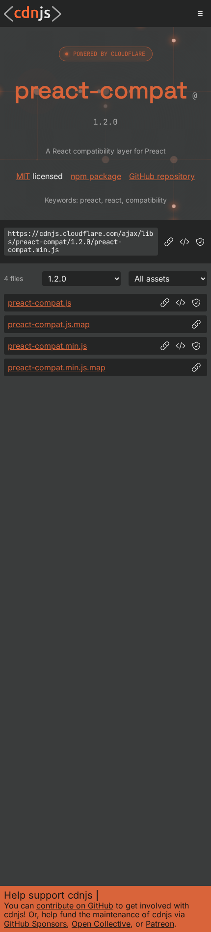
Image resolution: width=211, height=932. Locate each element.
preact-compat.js (39, 302)
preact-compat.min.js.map (57, 367)
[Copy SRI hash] (200, 242)
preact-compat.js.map (49, 324)
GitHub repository (162, 176)
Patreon (160, 924)
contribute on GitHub (74, 905)
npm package (96, 176)
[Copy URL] (169, 242)
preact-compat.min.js (47, 345)
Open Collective (101, 924)
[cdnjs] (32, 14)
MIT (23, 176)
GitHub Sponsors (35, 924)
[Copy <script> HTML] (184, 242)
